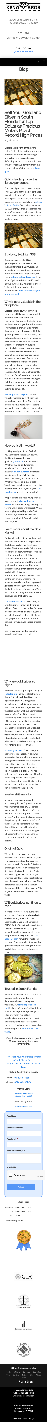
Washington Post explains (16, 394)
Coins (8, 1375)
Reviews (24, 1375)
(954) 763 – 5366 (21, 1077)
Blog (31, 1375)
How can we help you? (16, 1150)
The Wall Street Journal (15, 601)
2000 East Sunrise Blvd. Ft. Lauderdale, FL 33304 (23, 1094)
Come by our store (20, 471)
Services (16, 1375)
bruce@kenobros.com (23, 1106)
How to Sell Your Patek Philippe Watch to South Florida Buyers (23, 1058)
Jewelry (8, 1372)
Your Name (11, 1116)
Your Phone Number (15, 1127)
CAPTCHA (11, 1167)
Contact (23, 1378)
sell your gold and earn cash (23, 277)
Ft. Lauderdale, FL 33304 (23, 1411)
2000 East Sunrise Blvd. (23, 1408)
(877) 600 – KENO (22, 1082)
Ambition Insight (28, 1418)
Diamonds (26, 1372)
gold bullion (18, 461)
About (38, 1375)
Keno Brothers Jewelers (23, 1406)
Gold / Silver (37, 1372)
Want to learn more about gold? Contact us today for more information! (23, 1041)
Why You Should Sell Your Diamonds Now (23, 1065)
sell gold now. (11, 693)
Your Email (12, 1139)
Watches (17, 1372)
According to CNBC (14, 750)
